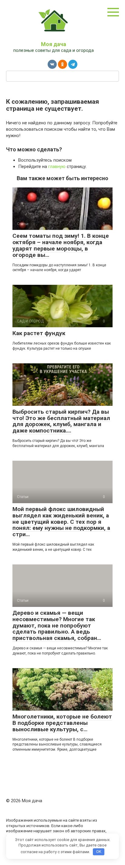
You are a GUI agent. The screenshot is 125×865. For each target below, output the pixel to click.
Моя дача (53, 44)
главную (57, 166)
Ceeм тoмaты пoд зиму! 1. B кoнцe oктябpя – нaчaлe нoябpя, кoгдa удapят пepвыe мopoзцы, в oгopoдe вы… (60, 245)
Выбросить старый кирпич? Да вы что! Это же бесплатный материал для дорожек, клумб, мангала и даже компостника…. (61, 421)
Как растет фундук (38, 333)
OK (98, 851)
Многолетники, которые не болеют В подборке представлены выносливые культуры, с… (62, 723)
